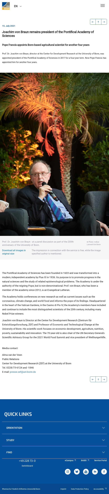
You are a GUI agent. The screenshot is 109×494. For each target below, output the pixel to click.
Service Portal (100, 460)
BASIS (83, 460)
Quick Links (18, 414)
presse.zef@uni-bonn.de (23, 371)
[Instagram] (68, 472)
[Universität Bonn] (6, 6)
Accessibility (99, 489)
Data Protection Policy (80, 489)
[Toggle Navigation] (103, 6)
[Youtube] (86, 472)
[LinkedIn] (95, 472)
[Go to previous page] (93, 22)
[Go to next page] (104, 22)
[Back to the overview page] (98, 22)
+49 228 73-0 (27, 460)
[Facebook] (104, 472)
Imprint (63, 489)
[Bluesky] (77, 472)
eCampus (69, 460)
